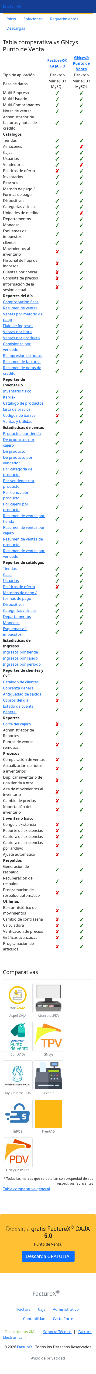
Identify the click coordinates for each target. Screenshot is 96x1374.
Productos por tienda (22, 433)
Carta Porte (63, 1318)
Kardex (9, 397)
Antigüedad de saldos (22, 694)
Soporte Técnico (57, 1331)
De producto (14, 451)
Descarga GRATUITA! (48, 1256)
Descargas (16, 28)
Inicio (11, 18)
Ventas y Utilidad (18, 421)
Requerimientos (64, 18)
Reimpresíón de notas (22, 355)
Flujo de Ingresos (18, 325)
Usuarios (11, 580)
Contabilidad (34, 1318)
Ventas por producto (21, 337)
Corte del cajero (17, 724)
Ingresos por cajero (20, 658)
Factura (24, 1309)
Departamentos (17, 616)
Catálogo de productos (23, 403)
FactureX (12, 6)
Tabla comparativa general (26, 1188)
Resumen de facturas (22, 361)
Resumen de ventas (20, 308)
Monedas (11, 622)
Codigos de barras (19, 415)
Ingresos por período (22, 664)
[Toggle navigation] (86, 6)
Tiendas (10, 568)
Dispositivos (13, 604)
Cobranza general (18, 688)
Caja (41, 1309)
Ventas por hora (17, 331)
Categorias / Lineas (20, 610)
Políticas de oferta (19, 586)
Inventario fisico (17, 391)
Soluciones (33, 18)
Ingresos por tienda (20, 652)
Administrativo (66, 1309)
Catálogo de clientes (21, 682)
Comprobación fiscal (21, 301)
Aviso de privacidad (48, 1358)
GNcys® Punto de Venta (81, 63)
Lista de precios (17, 409)
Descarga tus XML (20, 1331)
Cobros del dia (15, 700)
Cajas (7, 574)
